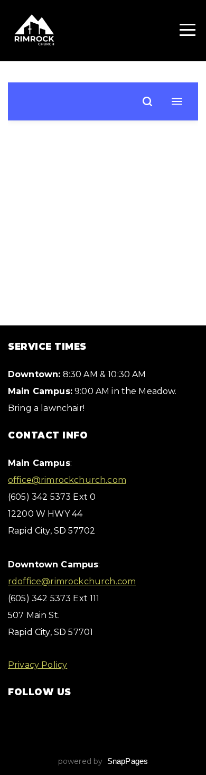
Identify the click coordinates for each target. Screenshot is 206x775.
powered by (103, 761)
